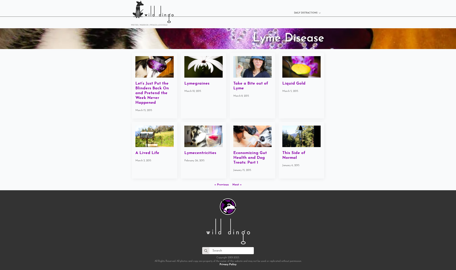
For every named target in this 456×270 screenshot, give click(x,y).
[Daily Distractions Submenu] (320, 13)
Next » (237, 184)
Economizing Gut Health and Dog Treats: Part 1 (250, 158)
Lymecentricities (200, 153)
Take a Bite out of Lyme (250, 86)
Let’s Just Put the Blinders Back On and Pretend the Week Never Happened (152, 93)
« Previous (221, 184)
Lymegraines (196, 84)
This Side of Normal (293, 155)
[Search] (205, 250)
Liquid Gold (293, 84)
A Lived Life (147, 153)
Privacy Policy (228, 264)
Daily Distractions (305, 13)
